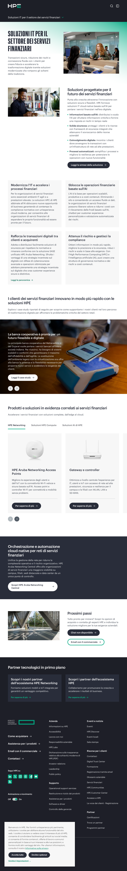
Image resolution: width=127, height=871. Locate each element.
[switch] (13, 799)
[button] (112, 6)
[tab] (16, 425)
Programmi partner (96, 828)
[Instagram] (20, 776)
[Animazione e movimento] (14, 799)
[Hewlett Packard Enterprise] (14, 6)
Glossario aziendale (96, 777)
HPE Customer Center (97, 793)
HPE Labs (53, 747)
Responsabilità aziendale (60, 742)
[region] (63, 356)
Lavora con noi (56, 737)
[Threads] (26, 776)
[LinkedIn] (10, 776)
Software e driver (57, 804)
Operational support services (62, 788)
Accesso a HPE (94, 798)
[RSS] (10, 782)
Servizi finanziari (94, 782)
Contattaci (92, 756)
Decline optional (39, 855)
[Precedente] (10, 388)
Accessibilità (55, 731)
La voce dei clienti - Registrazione (102, 803)
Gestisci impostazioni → (19, 861)
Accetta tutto (18, 855)
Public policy (55, 774)
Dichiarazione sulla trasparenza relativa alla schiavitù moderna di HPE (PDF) (64, 755)
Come (18, 736)
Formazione (92, 766)
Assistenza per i (22, 743)
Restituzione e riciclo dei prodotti (64, 793)
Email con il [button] (22, 751)
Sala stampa (92, 742)
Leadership (54, 769)
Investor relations (57, 763)
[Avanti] (16, 519)
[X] (15, 776)
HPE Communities (95, 787)
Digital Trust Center (96, 761)
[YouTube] (36, 776)
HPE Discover (93, 731)
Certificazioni (93, 817)
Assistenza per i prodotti (60, 799)
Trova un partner (95, 822)
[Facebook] (31, 776)
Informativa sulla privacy (36, 848)
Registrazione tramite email (100, 772)
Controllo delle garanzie (60, 809)
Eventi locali (92, 737)
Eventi (90, 726)
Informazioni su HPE (58, 726)
